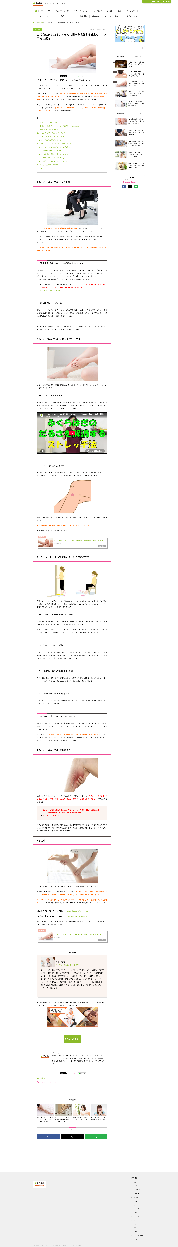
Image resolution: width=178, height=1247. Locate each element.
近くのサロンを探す (72, 1039)
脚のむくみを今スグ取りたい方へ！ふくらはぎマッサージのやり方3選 (45, 1119)
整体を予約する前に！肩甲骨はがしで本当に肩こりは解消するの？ (136, 132)
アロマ (38, 16)
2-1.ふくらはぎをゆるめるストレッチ (51, 136)
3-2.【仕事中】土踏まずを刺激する (51, 150)
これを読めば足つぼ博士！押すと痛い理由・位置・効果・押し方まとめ (136, 121)
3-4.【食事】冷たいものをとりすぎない (52, 158)
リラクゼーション (81, 11)
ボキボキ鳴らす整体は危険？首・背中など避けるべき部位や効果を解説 (136, 143)
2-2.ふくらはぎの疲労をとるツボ (50, 140)
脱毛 (62, 16)
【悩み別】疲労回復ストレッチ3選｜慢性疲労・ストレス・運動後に (136, 154)
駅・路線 (157, 1)
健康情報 (83, 16)
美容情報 (95, 16)
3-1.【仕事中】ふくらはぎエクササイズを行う (54, 147)
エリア (148, 1)
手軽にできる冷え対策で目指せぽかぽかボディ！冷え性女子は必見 (81, 1119)
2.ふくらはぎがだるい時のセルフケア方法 (51, 133)
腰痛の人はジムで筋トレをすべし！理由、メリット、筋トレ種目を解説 (136, 93)
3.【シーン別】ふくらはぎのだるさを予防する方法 (54, 143)
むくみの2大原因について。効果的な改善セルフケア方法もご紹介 (99, 1119)
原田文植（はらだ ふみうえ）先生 (67, 965)
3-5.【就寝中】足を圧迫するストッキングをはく (55, 161)
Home (135, 1182)
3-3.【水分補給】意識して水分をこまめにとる (54, 154)
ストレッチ (130, 11)
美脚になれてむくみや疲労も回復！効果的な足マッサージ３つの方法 (63, 1119)
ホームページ (45, 993)
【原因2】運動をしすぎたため (49, 129)
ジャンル (167, 1)
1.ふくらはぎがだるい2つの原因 (47, 122)
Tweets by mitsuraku (130, 182)
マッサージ (45, 11)
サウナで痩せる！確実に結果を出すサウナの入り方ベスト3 (136, 64)
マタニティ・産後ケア (113, 16)
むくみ (49, 1082)
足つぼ (109, 11)
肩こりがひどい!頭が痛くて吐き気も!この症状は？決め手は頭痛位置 (136, 103)
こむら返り (43, 1082)
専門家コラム (132, 16)
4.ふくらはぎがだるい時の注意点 (48, 165)
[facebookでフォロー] (48, 1136)
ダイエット (51, 16)
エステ (72, 16)
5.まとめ (40, 168)
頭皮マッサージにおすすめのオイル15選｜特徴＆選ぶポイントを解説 (136, 165)
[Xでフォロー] (72, 1136)
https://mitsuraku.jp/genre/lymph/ (77, 911)
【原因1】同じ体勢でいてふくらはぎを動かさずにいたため (59, 126)
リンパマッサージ (62, 11)
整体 (119, 11)
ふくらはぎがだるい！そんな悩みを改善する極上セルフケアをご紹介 (136, 84)
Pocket (75, 76)
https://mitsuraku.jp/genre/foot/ (77, 916)
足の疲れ (54, 1082)
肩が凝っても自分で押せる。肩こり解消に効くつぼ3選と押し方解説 (136, 74)
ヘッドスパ (97, 11)
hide (42, 118)
